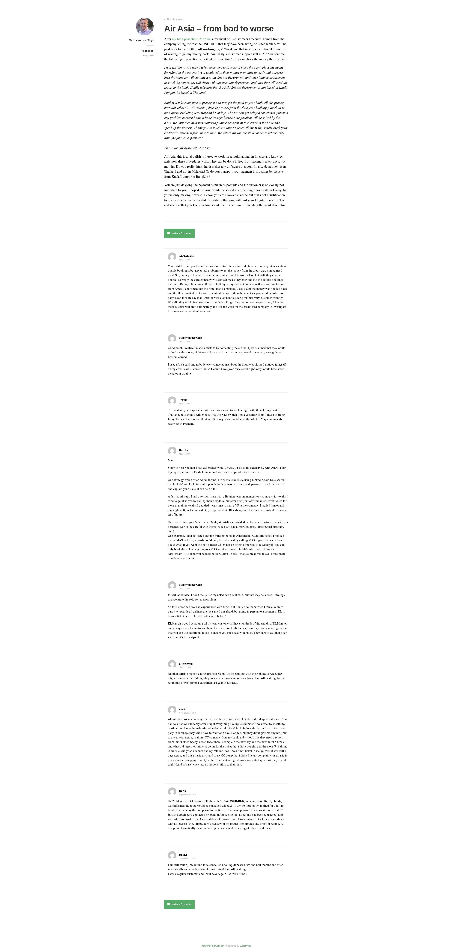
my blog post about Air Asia (191, 39)
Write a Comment (182, 233)
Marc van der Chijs (141, 40)
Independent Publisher (212, 945)
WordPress (245, 945)
